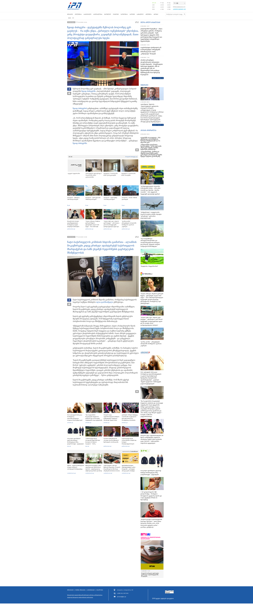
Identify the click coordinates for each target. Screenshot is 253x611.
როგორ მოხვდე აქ (131, 156)
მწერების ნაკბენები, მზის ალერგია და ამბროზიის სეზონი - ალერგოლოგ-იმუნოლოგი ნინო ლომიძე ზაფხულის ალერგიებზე (93, 469)
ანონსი (156, 14)
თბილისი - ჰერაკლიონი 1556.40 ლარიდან (93, 198)
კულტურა (148, 14)
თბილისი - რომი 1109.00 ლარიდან (129, 198)
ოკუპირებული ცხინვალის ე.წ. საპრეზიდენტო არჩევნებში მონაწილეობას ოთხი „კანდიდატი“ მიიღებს (151, 51)
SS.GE (70, 156)
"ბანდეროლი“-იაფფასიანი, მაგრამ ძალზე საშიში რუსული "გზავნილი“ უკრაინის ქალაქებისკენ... (151, 215)
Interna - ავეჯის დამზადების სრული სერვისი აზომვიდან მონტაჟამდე (75, 467)
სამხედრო (140, 14)
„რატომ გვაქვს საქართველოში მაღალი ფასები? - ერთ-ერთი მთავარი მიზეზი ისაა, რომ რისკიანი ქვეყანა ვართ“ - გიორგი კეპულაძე (151, 523)
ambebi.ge (70, 422)
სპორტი (132, 14)
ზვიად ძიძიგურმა (89, 91)
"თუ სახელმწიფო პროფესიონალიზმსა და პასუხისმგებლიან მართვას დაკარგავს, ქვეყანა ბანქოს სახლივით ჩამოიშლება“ (150, 242)
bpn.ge (154, 2)
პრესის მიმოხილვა (148, 130)
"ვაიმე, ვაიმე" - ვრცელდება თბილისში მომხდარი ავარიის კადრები (129, 224)
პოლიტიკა (78, 14)
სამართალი (87, 14)
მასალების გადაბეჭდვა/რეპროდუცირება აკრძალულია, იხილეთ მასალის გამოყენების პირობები (85, 596)
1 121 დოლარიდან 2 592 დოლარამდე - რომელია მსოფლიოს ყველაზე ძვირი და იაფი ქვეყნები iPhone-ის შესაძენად (151, 495)
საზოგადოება (97, 14)
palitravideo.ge (71, 229)
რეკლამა (99, 590)
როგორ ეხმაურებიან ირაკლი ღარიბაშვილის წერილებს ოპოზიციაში (111, 440)
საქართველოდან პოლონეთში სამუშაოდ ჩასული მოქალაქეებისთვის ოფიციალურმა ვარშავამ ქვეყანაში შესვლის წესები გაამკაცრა (130, 444)
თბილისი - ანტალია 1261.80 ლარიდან (73, 198)
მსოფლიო (107, 14)
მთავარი (70, 14)
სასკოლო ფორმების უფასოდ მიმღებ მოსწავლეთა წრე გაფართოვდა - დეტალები (75, 441)
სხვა (69, 18)
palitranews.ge (107, 446)
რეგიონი (116, 14)
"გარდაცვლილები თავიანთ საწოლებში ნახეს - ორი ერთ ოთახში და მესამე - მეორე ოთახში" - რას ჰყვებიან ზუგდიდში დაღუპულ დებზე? (150, 190)
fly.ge (68, 205)
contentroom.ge (71, 473)
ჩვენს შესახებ (80, 590)
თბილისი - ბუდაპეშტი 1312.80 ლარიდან (110, 198)
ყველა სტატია (157, 124)
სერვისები (91, 590)
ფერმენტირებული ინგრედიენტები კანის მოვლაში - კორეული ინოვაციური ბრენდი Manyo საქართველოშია (129, 469)
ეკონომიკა (124, 14)
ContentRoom (134, 451)
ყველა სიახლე (157, 78)
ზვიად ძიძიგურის (80, 108)
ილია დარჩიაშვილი (104, 302)
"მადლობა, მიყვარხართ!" (149, 266)
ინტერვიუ (144, 85)
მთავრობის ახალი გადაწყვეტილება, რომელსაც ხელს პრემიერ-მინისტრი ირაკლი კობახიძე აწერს (75, 225)
